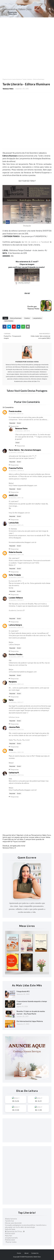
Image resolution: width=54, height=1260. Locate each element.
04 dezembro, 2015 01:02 (16, 627)
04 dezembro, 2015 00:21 (16, 600)
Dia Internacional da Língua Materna (30, 1021)
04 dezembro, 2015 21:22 (16, 729)
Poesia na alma (15, 411)
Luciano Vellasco (16, 597)
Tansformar (9, 1221)
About (26, 1253)
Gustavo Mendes (15, 654)
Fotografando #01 (23, 991)
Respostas (14, 426)
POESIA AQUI (10, 1233)
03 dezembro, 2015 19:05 (16, 577)
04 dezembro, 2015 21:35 (16, 752)
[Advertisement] (27, 48)
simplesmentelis (11, 1238)
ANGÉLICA (13, 495)
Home (19, 1253)
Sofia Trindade (15, 575)
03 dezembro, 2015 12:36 (16, 554)
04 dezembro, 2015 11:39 (16, 657)
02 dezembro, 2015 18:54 (22, 431)
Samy (11, 700)
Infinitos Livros (14, 717)
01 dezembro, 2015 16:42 (16, 413)
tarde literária (16, 79)
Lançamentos (37, 318)
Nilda (11, 750)
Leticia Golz (14, 523)
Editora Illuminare (15, 318)
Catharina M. (14, 772)
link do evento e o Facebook (37, 242)
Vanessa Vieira (8, 89)
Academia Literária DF (17, 610)
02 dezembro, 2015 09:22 (16, 470)
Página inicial (7, 79)
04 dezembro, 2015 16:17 (16, 702)
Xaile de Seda (10, 1229)
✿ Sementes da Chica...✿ (15, 1231)
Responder (12, 423)
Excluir (19, 423)
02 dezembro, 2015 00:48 (16, 452)
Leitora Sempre (15, 625)
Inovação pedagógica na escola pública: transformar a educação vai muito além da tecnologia (25, 1226)
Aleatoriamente (11, 1219)
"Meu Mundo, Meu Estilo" (21, 740)
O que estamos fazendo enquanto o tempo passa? (32, 1002)
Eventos (27, 318)
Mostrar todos (11, 1242)
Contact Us (34, 1253)
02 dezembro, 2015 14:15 (16, 525)
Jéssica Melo (14, 727)
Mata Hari (8, 1236)
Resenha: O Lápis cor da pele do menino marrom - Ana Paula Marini (31, 1012)
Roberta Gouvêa (15, 552)
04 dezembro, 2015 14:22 (16, 684)
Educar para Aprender (13, 1223)
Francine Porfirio (16, 468)
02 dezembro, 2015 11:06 (16, 498)
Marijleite (13, 682)
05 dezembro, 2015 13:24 (16, 775)
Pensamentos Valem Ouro (16, 9)
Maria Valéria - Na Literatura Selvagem (25, 450)
